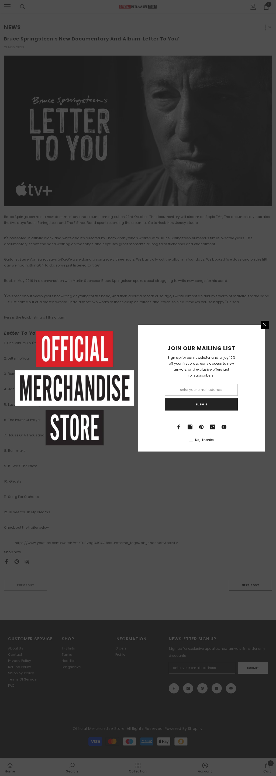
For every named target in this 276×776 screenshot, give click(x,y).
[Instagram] (190, 427)
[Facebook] (178, 427)
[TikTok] (212, 427)
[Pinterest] (201, 427)
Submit (201, 404)
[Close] (265, 325)
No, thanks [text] (204, 439)
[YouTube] (224, 427)
